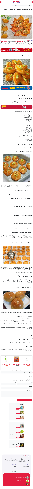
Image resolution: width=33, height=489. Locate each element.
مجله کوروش (12, 45)
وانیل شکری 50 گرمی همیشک (16, 364)
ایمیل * (15, 382)
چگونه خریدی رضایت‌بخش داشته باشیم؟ (14, 424)
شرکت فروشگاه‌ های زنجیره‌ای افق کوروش (12, 487)
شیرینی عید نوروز (24, 45)
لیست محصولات (27, 468)
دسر (21, 45)
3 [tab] (13, 370)
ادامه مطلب (17, 408)
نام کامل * (31, 382)
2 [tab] (12, 370)
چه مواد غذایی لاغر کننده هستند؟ (15, 429)
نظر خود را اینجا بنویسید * (29, 390)
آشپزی (27, 5)
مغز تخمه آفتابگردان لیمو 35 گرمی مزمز (27, 365)
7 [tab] (19, 370)
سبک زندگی (14, 468)
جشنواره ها (27, 469)
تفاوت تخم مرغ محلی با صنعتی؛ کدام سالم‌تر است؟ (15, 416)
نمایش (28, 40)
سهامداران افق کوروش (26, 466)
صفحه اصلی (30, 5)
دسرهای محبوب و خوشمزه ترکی (19, 41)
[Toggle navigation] (31, 2)
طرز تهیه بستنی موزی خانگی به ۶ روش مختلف (15, 411)
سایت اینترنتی (30, 386)
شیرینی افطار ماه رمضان (4, 41)
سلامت (15, 469)
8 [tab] (20, 370)
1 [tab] (11, 370)
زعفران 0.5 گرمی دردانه (6, 364)
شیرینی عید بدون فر (3, 44)
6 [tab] (17, 370)
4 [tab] (15, 370)
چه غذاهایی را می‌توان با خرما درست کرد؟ (14, 434)
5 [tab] (16, 370)
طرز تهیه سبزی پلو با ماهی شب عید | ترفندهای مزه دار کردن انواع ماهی (15, 444)
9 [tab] (21, 370)
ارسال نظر (25, 399)
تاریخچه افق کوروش (13, 471)
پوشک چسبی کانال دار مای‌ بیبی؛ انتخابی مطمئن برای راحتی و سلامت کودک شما (15, 406)
